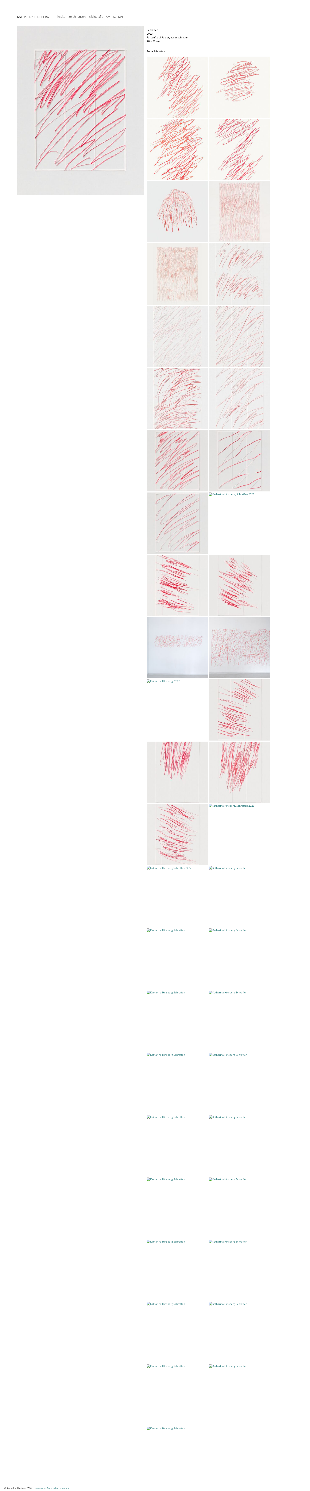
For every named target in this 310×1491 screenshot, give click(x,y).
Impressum (40, 1488)
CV (108, 17)
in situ (61, 17)
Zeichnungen (77, 17)
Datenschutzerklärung (58, 1488)
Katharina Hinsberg (33, 17)
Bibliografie (96, 17)
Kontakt (118, 17)
